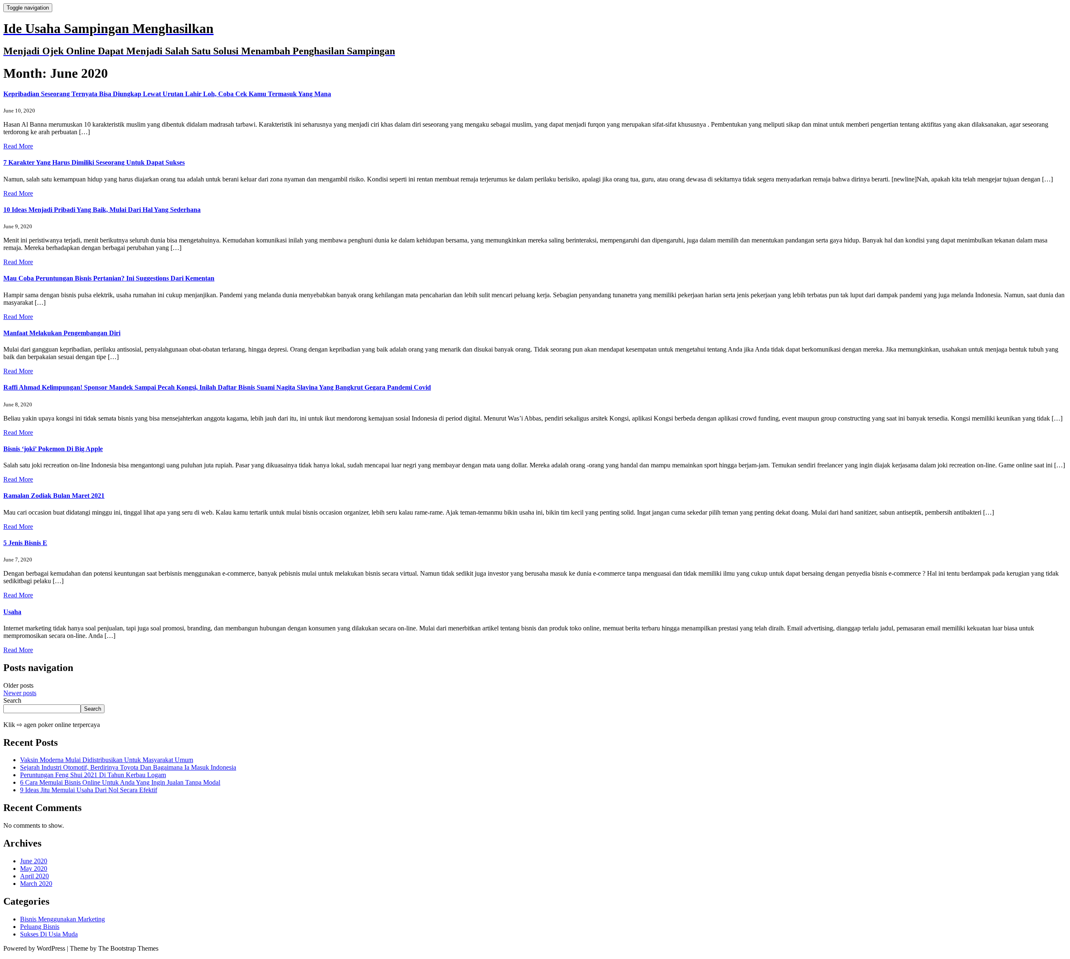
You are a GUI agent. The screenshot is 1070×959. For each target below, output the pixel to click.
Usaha (12, 611)
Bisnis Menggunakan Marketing (62, 919)
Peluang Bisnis (39, 926)
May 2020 (33, 868)
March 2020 (36, 883)
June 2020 (33, 861)
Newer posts (19, 692)
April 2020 (34, 876)
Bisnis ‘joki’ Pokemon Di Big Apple (53, 448)
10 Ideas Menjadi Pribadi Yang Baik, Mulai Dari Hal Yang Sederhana (102, 209)
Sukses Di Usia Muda (49, 934)
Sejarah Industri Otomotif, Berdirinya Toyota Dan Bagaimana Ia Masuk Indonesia (128, 767)
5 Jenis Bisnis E (25, 542)
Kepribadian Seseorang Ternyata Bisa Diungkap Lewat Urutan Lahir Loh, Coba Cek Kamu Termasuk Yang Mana (167, 93)
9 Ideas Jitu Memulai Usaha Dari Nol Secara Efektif (88, 789)
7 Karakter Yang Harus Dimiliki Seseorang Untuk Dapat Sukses (94, 162)
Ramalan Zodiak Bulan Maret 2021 (53, 495)
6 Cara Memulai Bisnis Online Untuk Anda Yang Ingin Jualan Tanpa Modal (120, 782)
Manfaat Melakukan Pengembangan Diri (61, 333)
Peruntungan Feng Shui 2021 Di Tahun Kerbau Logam (93, 774)
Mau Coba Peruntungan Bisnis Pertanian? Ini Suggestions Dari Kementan (108, 278)
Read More (18, 146)
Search (12, 700)
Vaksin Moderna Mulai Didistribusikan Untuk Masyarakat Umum (106, 759)
